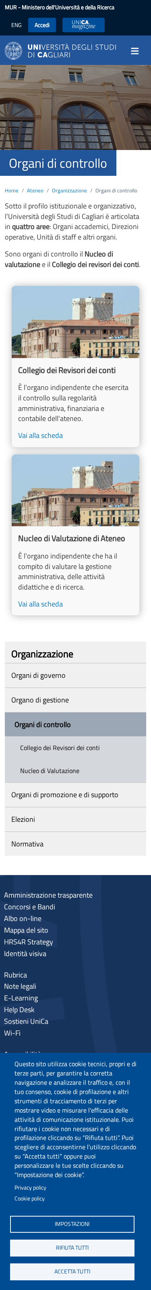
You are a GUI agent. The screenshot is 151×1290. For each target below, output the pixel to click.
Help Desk (19, 1009)
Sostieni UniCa (26, 1021)
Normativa (27, 843)
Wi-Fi (12, 1032)
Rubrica (15, 974)
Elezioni (23, 819)
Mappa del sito (26, 930)
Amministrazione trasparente (48, 895)
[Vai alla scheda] (75, 366)
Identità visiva (25, 953)
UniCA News (83, 25)
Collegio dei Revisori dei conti (60, 747)
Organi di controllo (42, 724)
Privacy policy (30, 1188)
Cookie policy (29, 1198)
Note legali (20, 986)
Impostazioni (72, 1224)
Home (12, 190)
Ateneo (35, 190)
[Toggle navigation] (137, 51)
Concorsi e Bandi (29, 906)
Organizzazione (69, 190)
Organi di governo (38, 675)
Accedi (42, 25)
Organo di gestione (40, 699)
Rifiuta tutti (72, 1248)
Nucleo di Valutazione (49, 770)
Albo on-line (22, 918)
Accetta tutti (72, 1271)
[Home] (60, 50)
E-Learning (21, 997)
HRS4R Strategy (28, 941)
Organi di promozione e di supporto (64, 794)
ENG (16, 25)
